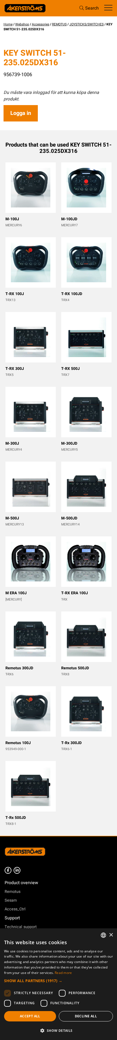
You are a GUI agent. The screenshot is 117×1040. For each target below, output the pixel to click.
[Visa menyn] (108, 8)
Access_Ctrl (15, 909)
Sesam (11, 900)
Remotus (12, 892)
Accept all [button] (30, 1016)
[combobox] (103, 935)
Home (8, 24)
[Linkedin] (17, 870)
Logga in (20, 113)
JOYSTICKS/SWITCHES (86, 24)
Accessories (40, 24)
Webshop (22, 24)
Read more (63, 972)
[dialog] (58, 984)
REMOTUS (59, 24)
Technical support (21, 927)
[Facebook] (8, 870)
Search (92, 8)
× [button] (111, 935)
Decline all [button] (86, 1016)
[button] (58, 980)
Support (12, 918)
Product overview (21, 882)
